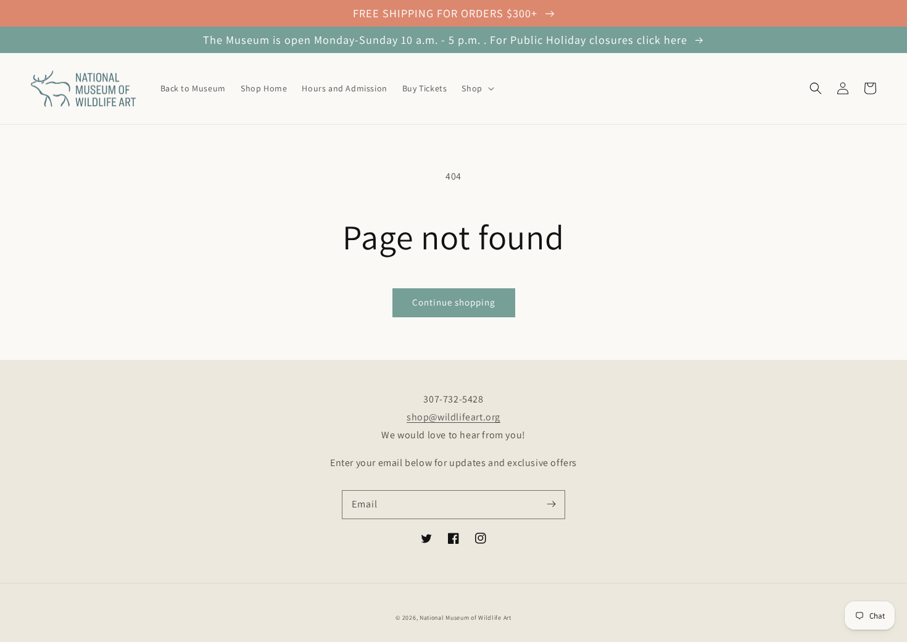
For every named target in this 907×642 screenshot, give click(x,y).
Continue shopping (453, 302)
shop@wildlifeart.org (453, 417)
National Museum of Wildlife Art (465, 618)
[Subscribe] (551, 504)
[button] (476, 88)
